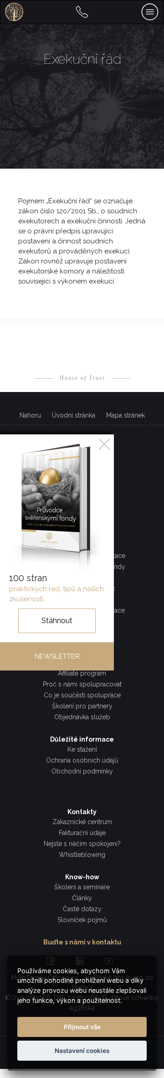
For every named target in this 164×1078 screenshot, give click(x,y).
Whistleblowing (82, 854)
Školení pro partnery (82, 706)
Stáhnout (56, 620)
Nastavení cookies (82, 1050)
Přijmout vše (82, 1027)
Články (82, 898)
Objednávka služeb (82, 717)
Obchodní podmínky (82, 771)
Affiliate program (82, 673)
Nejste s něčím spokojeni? (82, 843)
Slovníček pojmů (82, 919)
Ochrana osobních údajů (82, 760)
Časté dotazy (82, 909)
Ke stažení (82, 749)
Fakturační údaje (82, 832)
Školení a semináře (82, 887)
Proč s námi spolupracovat (82, 684)
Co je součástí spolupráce (82, 695)
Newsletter (57, 656)
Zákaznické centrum (82, 821)
